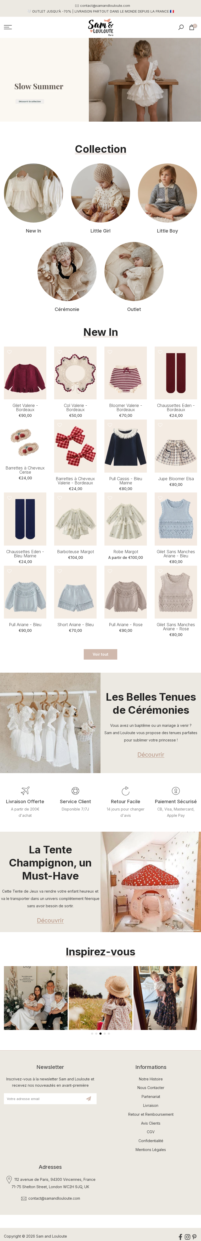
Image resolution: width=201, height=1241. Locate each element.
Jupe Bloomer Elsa (176, 478)
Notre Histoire (151, 1079)
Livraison (150, 1105)
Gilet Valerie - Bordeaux (25, 407)
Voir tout (100, 654)
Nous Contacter (150, 1087)
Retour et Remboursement (151, 1114)
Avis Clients (150, 1123)
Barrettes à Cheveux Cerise (25, 470)
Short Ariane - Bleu (75, 624)
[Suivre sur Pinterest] (194, 1237)
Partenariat (151, 1096)
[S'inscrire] (88, 1099)
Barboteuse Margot (75, 551)
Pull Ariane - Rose (126, 624)
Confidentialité (150, 1140)
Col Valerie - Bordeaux (75, 407)
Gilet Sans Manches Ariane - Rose (176, 626)
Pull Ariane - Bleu (25, 624)
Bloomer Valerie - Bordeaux (125, 407)
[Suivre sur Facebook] (180, 1237)
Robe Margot (125, 551)
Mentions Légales (151, 1149)
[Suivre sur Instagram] (187, 1237)
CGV (151, 1132)
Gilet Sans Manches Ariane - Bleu (176, 553)
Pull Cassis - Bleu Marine (125, 480)
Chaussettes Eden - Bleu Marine (25, 553)
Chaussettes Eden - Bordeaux (176, 407)
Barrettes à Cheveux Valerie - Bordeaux (75, 480)
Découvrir (150, 755)
